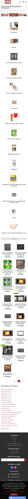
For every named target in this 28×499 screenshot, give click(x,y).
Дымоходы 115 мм (6, 398)
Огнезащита (14, 32)
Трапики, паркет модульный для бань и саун (14, 233)
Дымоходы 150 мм (6, 393)
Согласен (14, 494)
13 (13, 381)
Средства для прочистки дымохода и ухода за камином (14, 185)
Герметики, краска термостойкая (14, 123)
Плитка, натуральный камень (14, 93)
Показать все (5, 428)
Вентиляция (14, 108)
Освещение (14, 169)
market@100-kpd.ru (15, 477)
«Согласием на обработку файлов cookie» (14, 491)
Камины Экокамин (6, 421)
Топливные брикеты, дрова (14, 78)
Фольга (14, 217)
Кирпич (14, 47)
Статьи (14, 441)
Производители (14, 453)
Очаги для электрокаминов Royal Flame (12, 412)
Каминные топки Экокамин (9, 423)
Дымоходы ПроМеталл (7, 389)
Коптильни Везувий (7, 402)
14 (16, 381)
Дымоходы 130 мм (6, 395)
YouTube (15, 467)
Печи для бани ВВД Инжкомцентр (10, 414)
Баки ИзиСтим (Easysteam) (8, 416)
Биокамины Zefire (6, 418)
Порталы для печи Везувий (9, 404)
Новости (14, 437)
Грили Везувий (6, 408)
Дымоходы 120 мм (6, 397)
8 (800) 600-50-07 (14, 474)
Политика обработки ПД (14, 443)
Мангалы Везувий (6, 410)
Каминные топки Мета (7, 419)
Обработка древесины (14, 154)
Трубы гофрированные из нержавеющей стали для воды (14, 201)
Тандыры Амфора (6, 400)
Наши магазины (14, 451)
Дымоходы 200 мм (6, 391)
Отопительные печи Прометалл (10, 425)
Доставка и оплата (14, 448)
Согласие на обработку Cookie (14, 445)
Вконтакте (12, 467)
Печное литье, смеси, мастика (14, 62)
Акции (14, 439)
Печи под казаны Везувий (8, 406)
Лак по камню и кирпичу (14, 138)
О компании (14, 435)
